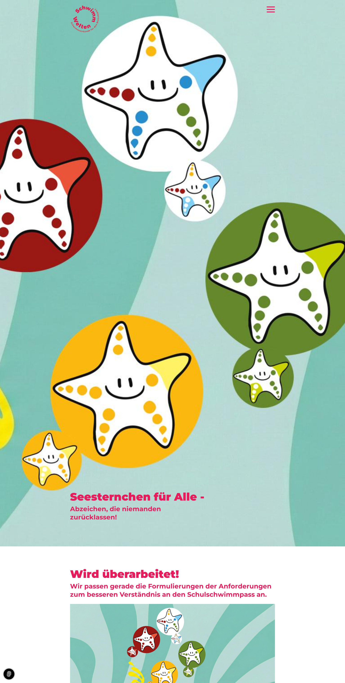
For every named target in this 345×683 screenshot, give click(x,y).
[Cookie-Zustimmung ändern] (9, 674)
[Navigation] (268, 9)
